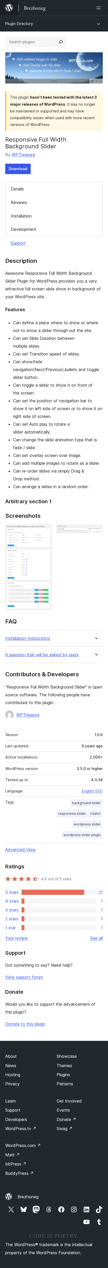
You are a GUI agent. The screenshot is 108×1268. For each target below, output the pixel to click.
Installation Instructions (27, 638)
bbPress (15, 1164)
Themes (64, 1065)
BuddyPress (19, 1173)
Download (18, 169)
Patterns (65, 1083)
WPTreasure (23, 154)
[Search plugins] (61, 42)
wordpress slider (87, 824)
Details (17, 189)
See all (96, 938)
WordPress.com (23, 1145)
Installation (21, 216)
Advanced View (20, 849)
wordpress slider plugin (82, 835)
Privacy (12, 1083)
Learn (10, 1101)
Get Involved (69, 1101)
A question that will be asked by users (42, 654)
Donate (66, 1119)
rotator (95, 813)
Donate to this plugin (25, 1024)
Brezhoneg (28, 1196)
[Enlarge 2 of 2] (95, 531)
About (11, 1056)
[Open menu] (99, 8)
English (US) (92, 791)
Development (23, 229)
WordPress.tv (20, 1128)
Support (18, 243)
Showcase (67, 1056)
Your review (16, 938)
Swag (65, 1128)
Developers (16, 1119)
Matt (12, 1154)
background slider (86, 803)
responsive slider (72, 813)
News (10, 1065)
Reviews (19, 202)
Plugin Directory (19, 23)
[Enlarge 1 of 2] (44, 531)
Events (63, 1110)
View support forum (24, 977)
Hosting (12, 1074)
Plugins (63, 1074)
